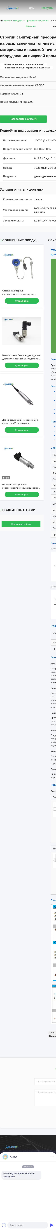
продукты (18, 20)
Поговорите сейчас (21, 119)
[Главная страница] (12, 8)
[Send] (51, 1225)
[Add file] (4, 1225)
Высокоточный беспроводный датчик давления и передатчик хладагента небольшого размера (21, 358)
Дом (31, 7)
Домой (7, 20)
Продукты (46, 7)
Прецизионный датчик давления (37, 23)
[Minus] (52, 1157)
